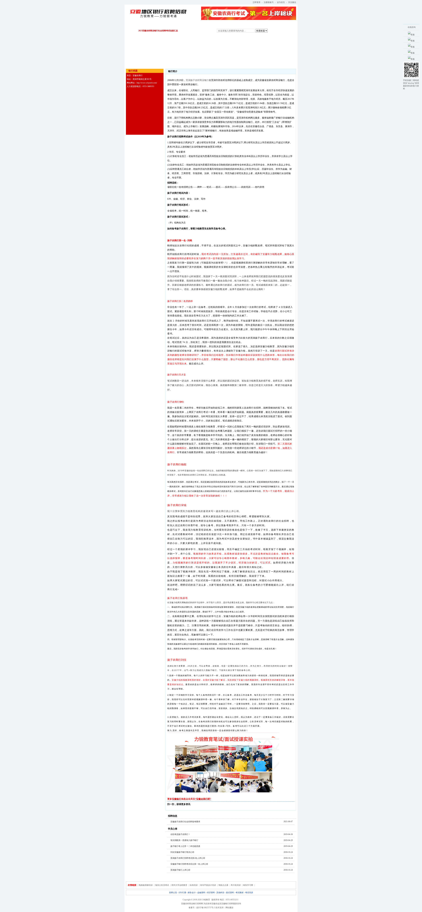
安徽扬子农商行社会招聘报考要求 (185, 821)
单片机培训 (236, 885)
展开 (398, 45)
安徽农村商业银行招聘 (191, 903)
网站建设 (229, 907)
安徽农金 (215, 903)
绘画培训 (194, 885)
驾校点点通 (223, 885)
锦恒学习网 (248, 885)
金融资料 (185, 25)
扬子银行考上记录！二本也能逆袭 (185, 846)
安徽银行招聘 (227, 903)
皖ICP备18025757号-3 (205, 907)
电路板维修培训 (146, 885)
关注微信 (292, 2)
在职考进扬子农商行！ (180, 834)
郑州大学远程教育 (179, 885)
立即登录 (256, 2)
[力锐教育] (158, 11)
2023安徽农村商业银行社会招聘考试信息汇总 (158, 31)
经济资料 (202, 25)
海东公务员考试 (162, 885)
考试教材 (253, 25)
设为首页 (281, 2)
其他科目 (219, 25)
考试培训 (270, 25)
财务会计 (168, 25)
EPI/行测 (151, 25)
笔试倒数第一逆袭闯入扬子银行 (184, 840)
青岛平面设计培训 (208, 885)
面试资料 (236, 25)
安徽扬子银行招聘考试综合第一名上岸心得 (189, 864)
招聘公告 (134, 25)
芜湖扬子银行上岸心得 (180, 870)
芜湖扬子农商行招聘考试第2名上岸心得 (187, 858)
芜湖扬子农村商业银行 (197, 80)
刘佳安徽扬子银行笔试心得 (182, 852)
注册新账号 (269, 2)
